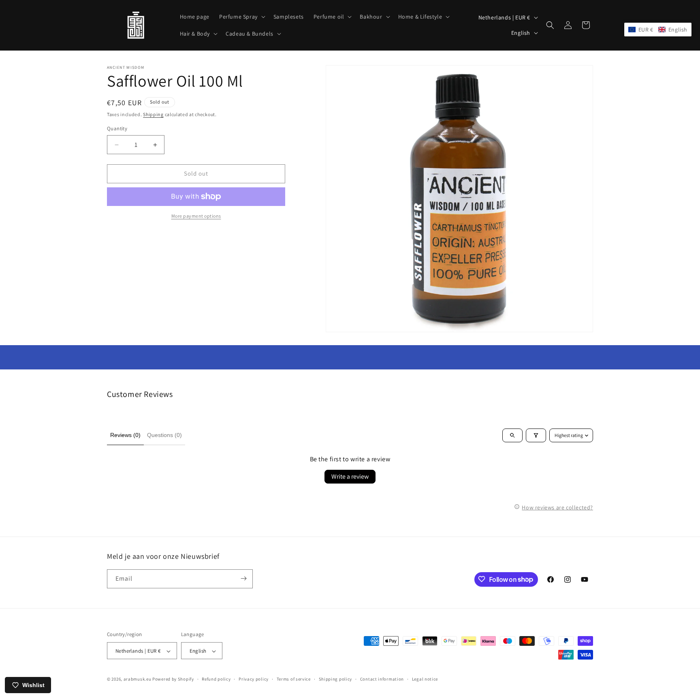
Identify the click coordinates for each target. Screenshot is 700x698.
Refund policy (216, 679)
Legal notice (425, 679)
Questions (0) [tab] (164, 435)
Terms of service (294, 679)
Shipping (153, 114)
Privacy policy (254, 679)
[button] (241, 16)
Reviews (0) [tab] (125, 435)
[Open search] (512, 435)
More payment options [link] (196, 216)
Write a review (350, 476)
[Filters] (536, 435)
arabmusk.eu (138, 679)
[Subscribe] (243, 578)
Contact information (382, 679)
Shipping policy (335, 679)
